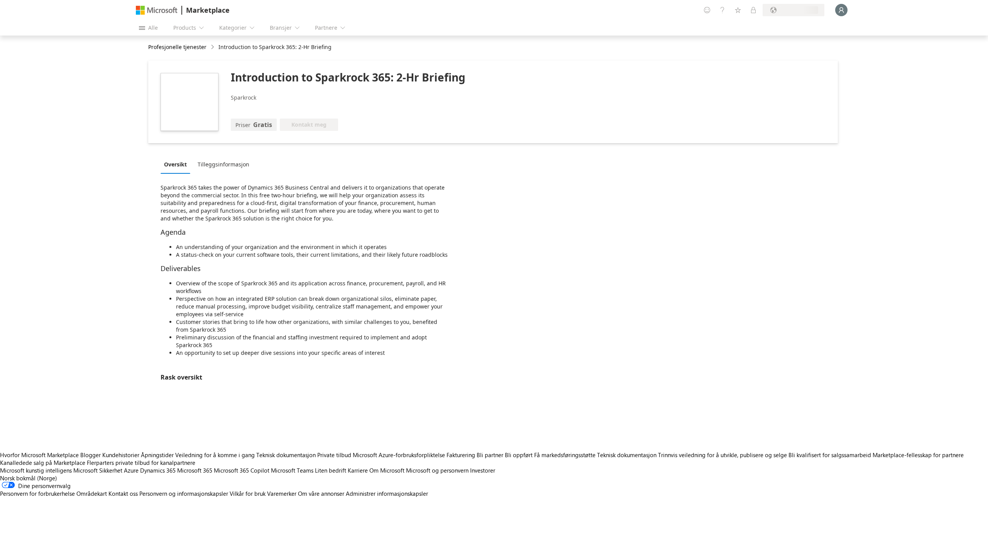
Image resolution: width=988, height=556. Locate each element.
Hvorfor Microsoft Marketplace (39, 455)
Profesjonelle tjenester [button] (177, 47)
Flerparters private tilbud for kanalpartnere (141, 462)
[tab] (177, 164)
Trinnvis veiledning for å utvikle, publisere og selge (722, 455)
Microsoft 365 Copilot (241, 470)
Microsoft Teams (292, 470)
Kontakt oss (123, 493)
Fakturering (461, 455)
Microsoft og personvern (437, 470)
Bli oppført (519, 455)
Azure (131, 470)
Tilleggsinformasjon (223, 164)
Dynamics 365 (158, 470)
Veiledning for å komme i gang (215, 455)
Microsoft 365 (194, 470)
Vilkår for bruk (248, 493)
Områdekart (91, 493)
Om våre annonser (321, 493)
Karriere (358, 470)
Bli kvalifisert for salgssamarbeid (829, 455)
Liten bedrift (330, 470)
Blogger (90, 455)
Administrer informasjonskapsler (387, 493)
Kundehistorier (120, 455)
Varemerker (281, 493)
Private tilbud (334, 455)
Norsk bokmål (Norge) (28, 478)
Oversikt (175, 164)
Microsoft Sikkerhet (97, 470)
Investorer (482, 470)
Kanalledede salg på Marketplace (42, 462)
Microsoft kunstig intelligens (36, 470)
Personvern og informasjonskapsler (183, 493)
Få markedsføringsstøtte (565, 455)
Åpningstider (157, 455)
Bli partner (490, 455)
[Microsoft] (157, 10)
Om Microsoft (386, 470)
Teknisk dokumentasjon (286, 455)
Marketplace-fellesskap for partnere (918, 455)
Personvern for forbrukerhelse (37, 493)
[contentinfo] (213, 47)
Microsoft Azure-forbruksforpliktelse (400, 455)
